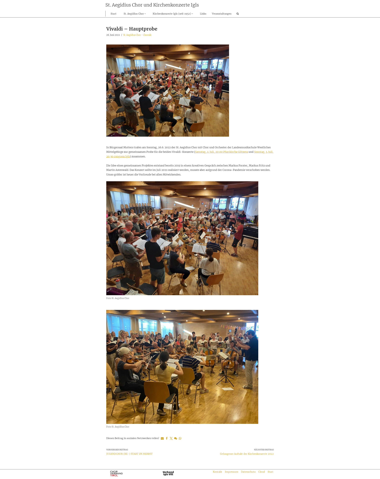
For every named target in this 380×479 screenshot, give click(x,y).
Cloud (261, 471)
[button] (145, 13)
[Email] (162, 438)
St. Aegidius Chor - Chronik (137, 35)
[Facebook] (166, 438)
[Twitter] (171, 438)
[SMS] (175, 438)
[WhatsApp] (180, 438)
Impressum (231, 471)
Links (203, 13)
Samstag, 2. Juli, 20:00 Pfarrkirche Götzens (221, 152)
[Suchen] (237, 13)
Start (114, 13)
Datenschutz (248, 471)
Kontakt (217, 471)
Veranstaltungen (221, 13)
